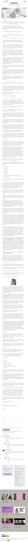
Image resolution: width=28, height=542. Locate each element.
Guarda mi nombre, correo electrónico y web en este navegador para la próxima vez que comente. (13, 427)
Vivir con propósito (18, 485)
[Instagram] (3, 536)
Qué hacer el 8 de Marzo (6, 528)
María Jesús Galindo (8, 449)
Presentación (17, 480)
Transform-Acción (18, 483)
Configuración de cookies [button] (4, 540)
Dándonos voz (4, 504)
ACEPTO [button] (8, 540)
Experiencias (17, 476)
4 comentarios (15, 6)
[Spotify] (8, 536)
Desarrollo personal (18, 471)
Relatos (16, 482)
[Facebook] (2, 536)
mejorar (14, 405)
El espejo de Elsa (15, 229)
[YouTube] (7, 536)
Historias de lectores (18, 477)
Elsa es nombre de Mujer (19, 474)
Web (3, 424)
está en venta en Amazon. (8, 180)
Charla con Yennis (17, 528)
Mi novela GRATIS (17, 515)
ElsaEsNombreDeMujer (6, 405)
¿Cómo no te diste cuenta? (6, 515)
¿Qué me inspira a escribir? (19, 468)
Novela (16, 405)
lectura (11, 405)
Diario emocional (17, 473)
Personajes (16, 479)
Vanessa (12, 6)
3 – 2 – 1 (16, 470)
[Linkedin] (5, 536)
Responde (6, 440)
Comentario (4, 409)
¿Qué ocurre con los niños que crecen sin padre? (19, 503)
